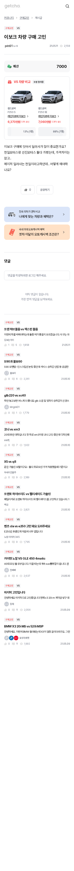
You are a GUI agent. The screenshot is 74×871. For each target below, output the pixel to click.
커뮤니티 (9, 17)
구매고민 (24, 17)
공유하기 (45, 189)
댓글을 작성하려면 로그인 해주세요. (27, 275)
